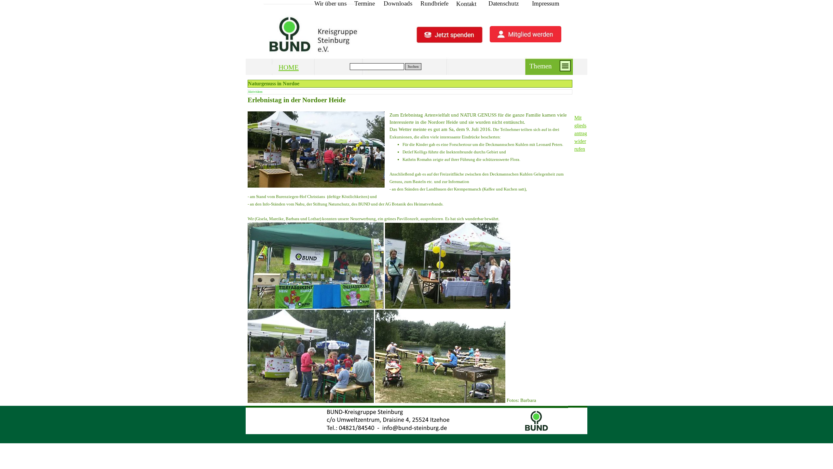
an (576, 133)
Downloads (398, 3)
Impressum (545, 3)
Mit (577, 118)
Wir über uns (330, 3)
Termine (364, 3)
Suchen (413, 66)
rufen (579, 149)
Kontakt (466, 3)
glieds (580, 125)
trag (583, 133)
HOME (289, 67)
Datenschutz (503, 3)
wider (580, 141)
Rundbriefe (434, 3)
